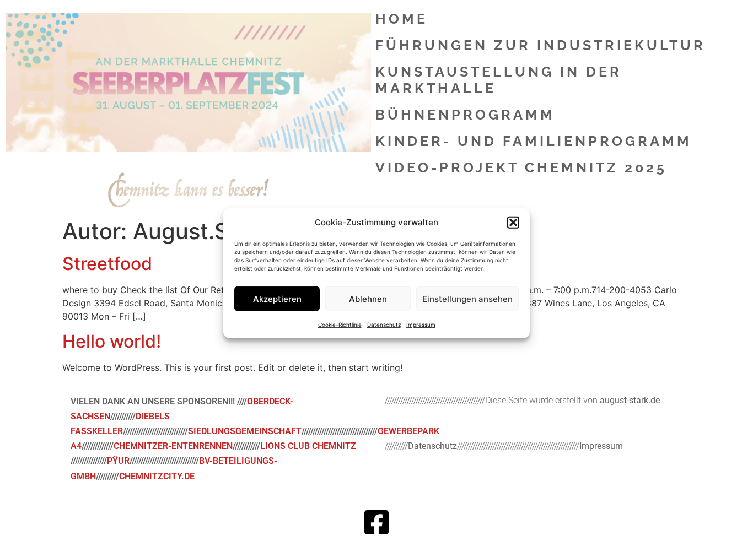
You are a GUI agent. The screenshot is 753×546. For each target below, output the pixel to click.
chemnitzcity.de (157, 476)
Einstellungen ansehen (467, 298)
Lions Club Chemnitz (308, 446)
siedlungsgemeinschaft (245, 431)
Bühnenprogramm (465, 114)
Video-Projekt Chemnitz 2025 (521, 167)
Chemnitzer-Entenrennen (173, 446)
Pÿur (118, 461)
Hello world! (111, 341)
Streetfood (107, 263)
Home (401, 18)
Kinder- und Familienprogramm (533, 141)
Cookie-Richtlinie (340, 324)
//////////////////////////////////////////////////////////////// (480, 446)
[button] (513, 222)
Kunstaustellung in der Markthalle (498, 79)
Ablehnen (368, 298)
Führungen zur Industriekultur (540, 45)
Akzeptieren (277, 298)
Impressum (420, 324)
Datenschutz (384, 324)
